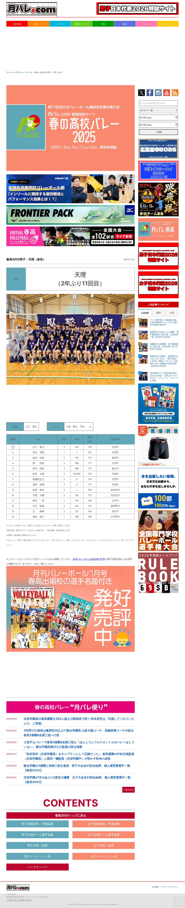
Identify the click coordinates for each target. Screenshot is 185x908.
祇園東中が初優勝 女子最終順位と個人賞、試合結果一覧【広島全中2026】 (164, 346)
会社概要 (155, 887)
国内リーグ (39, 24)
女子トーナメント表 (104, 856)
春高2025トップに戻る (70, 815)
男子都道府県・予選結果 (37, 824)
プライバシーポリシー (170, 887)
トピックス (146, 24)
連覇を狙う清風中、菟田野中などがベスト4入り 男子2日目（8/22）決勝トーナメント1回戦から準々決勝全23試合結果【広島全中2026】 (164, 361)
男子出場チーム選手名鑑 (37, 834)
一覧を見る (128, 789)
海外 (125, 24)
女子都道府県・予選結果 (104, 824)
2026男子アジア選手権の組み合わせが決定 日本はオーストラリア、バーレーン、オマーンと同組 (164, 377)
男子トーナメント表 (37, 856)
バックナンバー (37, 867)
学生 (103, 24)
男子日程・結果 (37, 845)
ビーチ (60, 24)
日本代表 (17, 24)
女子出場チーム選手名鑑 (104, 834)
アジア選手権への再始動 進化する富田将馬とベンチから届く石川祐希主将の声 (164, 322)
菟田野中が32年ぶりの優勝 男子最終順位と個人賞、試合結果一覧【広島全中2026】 (164, 334)
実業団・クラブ (82, 24)
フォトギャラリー (168, 24)
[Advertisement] (92, 48)
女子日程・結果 (104, 845)
